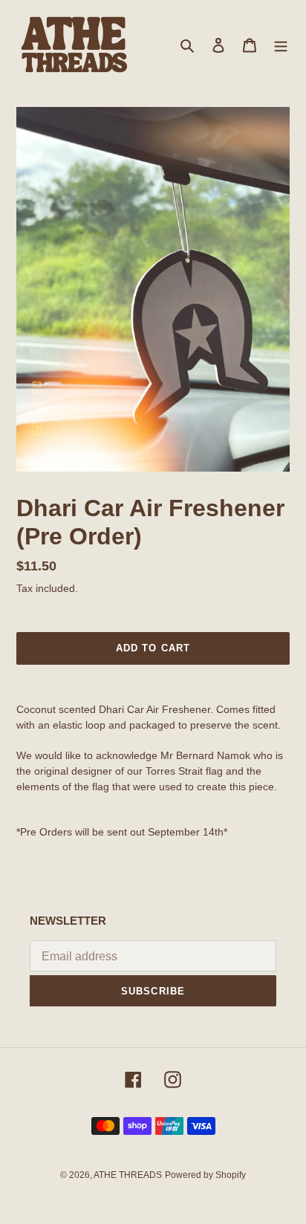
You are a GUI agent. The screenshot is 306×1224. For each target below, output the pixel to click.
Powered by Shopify (205, 1175)
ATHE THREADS (128, 1175)
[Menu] (280, 45)
